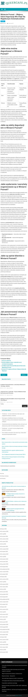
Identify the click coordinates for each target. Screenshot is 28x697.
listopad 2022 (5, 566)
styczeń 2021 (5, 622)
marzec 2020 (5, 647)
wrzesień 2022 (5, 571)
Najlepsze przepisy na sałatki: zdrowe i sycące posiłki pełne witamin (13, 399)
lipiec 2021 (4, 606)
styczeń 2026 (5, 536)
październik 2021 (5, 599)
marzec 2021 (5, 616)
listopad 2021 (5, 596)
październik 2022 (5, 569)
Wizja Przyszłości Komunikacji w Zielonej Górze (12, 673)
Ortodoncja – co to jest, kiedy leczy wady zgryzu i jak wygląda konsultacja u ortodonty (13, 414)
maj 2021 (4, 611)
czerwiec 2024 (5, 538)
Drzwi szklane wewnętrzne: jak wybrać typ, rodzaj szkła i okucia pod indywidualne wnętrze (14, 433)
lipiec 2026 (4, 528)
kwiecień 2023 (5, 559)
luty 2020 (4, 649)
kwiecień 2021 (5, 614)
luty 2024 (4, 544)
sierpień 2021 (5, 604)
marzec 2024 (5, 541)
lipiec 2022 (4, 576)
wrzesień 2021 (5, 601)
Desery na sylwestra (6, 360)
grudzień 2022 (5, 564)
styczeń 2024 (5, 546)
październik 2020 (5, 629)
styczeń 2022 (5, 591)
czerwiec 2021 (5, 609)
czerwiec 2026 (5, 531)
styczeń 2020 (5, 652)
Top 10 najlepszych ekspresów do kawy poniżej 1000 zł (13, 454)
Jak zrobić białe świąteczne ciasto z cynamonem (12, 678)
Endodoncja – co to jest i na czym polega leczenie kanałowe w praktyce (12, 429)
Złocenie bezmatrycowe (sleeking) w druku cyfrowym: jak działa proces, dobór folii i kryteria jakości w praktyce (14, 425)
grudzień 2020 (5, 624)
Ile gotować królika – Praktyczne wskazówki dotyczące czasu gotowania (4, 374)
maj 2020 (4, 642)
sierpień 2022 (5, 574)
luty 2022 (4, 589)
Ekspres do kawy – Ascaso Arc (8, 676)
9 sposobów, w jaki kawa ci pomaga (9, 683)
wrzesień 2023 (5, 549)
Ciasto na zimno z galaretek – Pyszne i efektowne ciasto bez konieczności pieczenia (13, 392)
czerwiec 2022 (5, 579)
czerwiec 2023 (5, 554)
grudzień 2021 (5, 594)
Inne (3, 473)
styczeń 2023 (5, 561)
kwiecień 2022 (5, 584)
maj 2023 (4, 556)
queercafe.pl (11, 23)
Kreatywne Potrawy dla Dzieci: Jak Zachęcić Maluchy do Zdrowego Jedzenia (13, 385)
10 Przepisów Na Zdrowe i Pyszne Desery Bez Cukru (13, 680)
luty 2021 (4, 619)
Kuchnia (2, 21)
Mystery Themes (18, 695)
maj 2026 (4, 533)
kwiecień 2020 (5, 644)
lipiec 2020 (4, 637)
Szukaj (2, 403)
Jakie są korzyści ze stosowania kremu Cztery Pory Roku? (24, 374)
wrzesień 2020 (5, 632)
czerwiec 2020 (5, 639)
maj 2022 (4, 581)
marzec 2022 (5, 586)
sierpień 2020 (5, 634)
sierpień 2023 (5, 551)
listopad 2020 (5, 627)
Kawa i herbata (5, 476)
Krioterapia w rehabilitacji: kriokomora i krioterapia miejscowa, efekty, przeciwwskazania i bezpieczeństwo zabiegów (14, 420)
